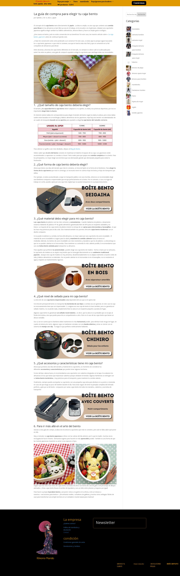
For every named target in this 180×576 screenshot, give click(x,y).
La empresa (72, 519)
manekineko (84, 2)
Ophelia (39, 18)
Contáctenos (139, 3)
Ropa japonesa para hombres (101, 2)
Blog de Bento (75, 149)
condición (70, 538)
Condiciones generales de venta (74, 542)
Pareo (76, 2)
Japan (54, 18)
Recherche (141, 14)
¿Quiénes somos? (69, 523)
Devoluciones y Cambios (71, 546)
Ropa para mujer (63, 2)
